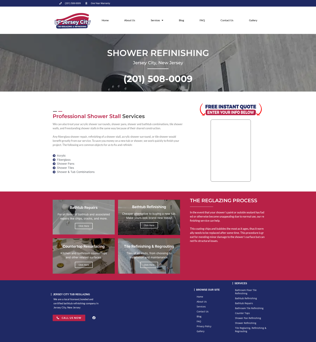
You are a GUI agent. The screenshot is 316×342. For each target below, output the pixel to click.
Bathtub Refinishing (246, 298)
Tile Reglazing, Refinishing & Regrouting (250, 329)
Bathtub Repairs (244, 303)
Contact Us (227, 20)
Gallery (253, 20)
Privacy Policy (204, 326)
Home (105, 20)
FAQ (202, 20)
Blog (181, 20)
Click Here (84, 226)
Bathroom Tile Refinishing (249, 308)
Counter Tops (242, 313)
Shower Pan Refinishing (248, 318)
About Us (129, 20)
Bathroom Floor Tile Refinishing (246, 291)
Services (155, 20)
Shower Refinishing (245, 323)
